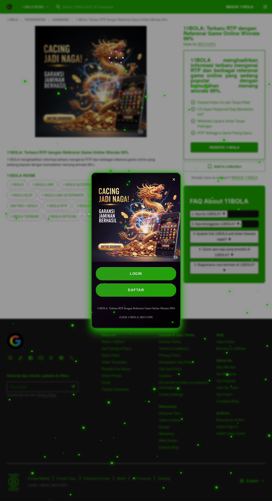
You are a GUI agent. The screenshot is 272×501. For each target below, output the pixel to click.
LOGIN (136, 273)
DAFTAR (136, 290)
